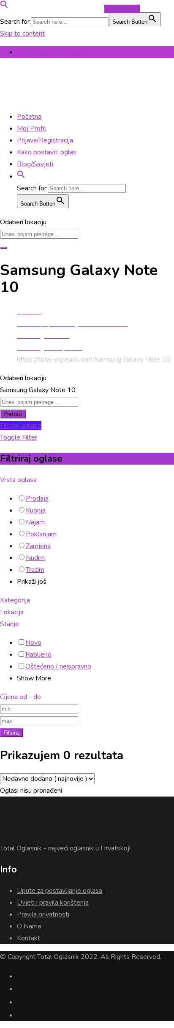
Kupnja (36, 510)
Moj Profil (31, 128)
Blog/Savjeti (35, 164)
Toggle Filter (18, 437)
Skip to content (22, 33)
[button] (4, 6)
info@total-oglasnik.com (52, 52)
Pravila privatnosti (43, 914)
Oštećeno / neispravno (58, 666)
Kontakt (28, 938)
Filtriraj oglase (20, 425)
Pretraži (12, 414)
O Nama (29, 926)
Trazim (35, 569)
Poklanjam (41, 534)
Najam (35, 522)
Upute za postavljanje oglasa (59, 890)
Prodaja (37, 498)
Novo (33, 642)
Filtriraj (11, 733)
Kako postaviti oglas (46, 152)
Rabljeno (38, 654)
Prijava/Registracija (45, 140)
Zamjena (38, 546)
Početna (29, 116)
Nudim (35, 558)
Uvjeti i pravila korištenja (53, 902)
